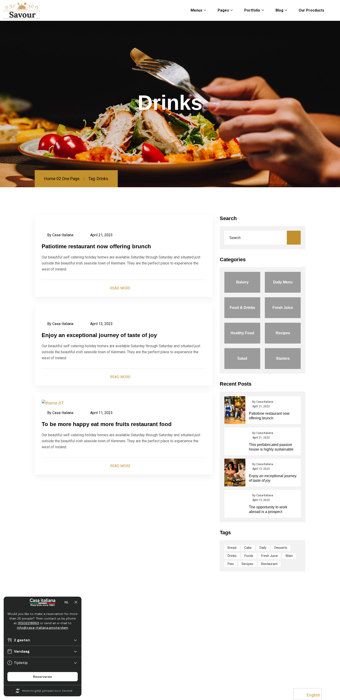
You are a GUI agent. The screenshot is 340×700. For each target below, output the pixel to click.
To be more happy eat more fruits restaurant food (107, 424)
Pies (231, 564)
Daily (263, 548)
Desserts (280, 548)
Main (289, 556)
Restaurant (269, 564)
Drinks (232, 556)
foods (248, 556)
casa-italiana (62, 235)
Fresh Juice (269, 556)
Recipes (247, 564)
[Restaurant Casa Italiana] (21, 10)
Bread (232, 548)
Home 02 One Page (62, 178)
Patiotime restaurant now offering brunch (96, 246)
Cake (248, 548)
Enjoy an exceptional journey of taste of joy (99, 335)
